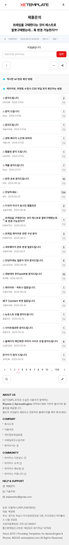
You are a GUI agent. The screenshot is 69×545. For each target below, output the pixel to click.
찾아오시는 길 (11, 445)
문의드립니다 (12, 124)
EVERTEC (13, 39)
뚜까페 (5, 278)
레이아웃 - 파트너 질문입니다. (20, 287)
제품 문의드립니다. (14, 165)
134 (63, 194)
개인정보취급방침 (13, 434)
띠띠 (4, 183)
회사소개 (8, 424)
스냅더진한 (7, 345)
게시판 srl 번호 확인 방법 (19, 79)
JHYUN (6, 359)
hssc (5, 116)
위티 (4, 196)
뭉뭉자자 (6, 319)
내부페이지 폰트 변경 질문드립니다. (23, 247)
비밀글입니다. (34, 47)
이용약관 (8, 429)
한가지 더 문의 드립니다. (15, 354)
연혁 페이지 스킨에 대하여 (18, 138)
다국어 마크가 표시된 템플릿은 (20, 205)
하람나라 (6, 142)
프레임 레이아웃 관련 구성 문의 (21, 233)
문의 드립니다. (12, 111)
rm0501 (6, 156)
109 (57, 369)
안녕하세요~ (11, 192)
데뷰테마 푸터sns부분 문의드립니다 (23, 273)
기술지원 (10, 491)
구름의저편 (7, 251)
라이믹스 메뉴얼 (12, 468)
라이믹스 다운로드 (13, 457)
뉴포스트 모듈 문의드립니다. (19, 314)
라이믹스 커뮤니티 (13, 473)
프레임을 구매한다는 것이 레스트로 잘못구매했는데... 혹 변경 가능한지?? (32, 219)
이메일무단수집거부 (14, 440)
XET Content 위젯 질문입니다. (19, 300)
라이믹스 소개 (11, 463)
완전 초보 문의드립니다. (17, 178)
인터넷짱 (6, 102)
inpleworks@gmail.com (19, 496)
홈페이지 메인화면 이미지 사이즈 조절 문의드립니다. (31, 341)
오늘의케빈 (7, 210)
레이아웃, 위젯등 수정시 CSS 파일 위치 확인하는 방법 (34, 88)
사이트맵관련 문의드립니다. (19, 327)
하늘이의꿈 (7, 129)
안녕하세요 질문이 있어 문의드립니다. (24, 260)
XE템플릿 (34, 5)
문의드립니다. (12, 97)
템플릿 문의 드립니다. (16, 151)
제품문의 (10, 486)
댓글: (55, 39)
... (52, 369)
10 (63, 181)
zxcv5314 (8, 265)
